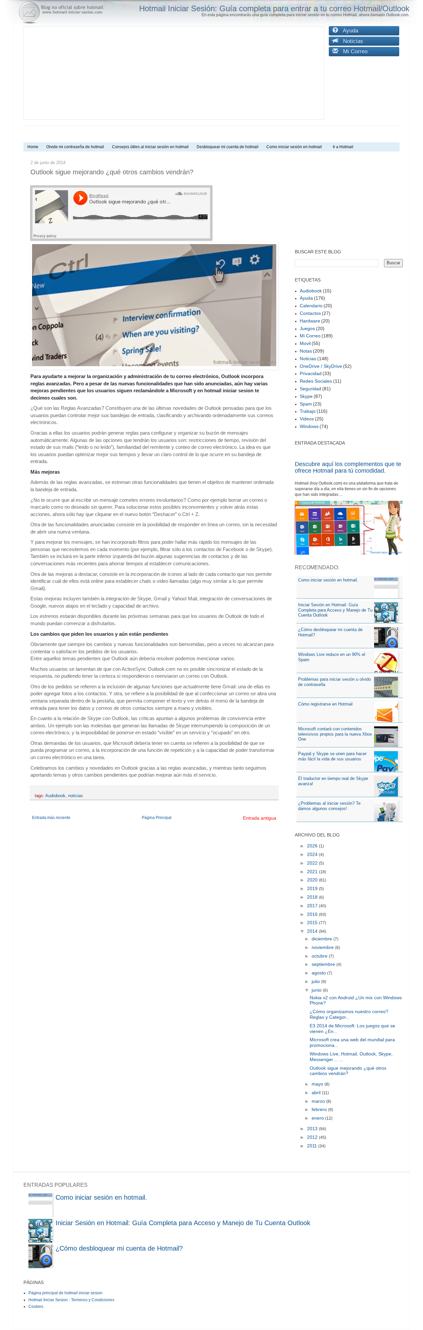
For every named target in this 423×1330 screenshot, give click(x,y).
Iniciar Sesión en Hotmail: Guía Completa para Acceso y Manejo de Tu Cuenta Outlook (335, 610)
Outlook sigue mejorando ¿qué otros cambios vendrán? (348, 1070)
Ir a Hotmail (343, 147)
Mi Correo (352, 51)
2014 (313, 931)
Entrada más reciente (51, 817)
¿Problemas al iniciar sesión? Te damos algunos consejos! (329, 806)
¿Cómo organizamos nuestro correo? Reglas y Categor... (349, 1014)
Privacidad (311, 373)
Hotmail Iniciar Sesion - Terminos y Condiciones (71, 1300)
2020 (313, 879)
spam (306, 404)
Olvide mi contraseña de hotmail (75, 147)
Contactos (310, 313)
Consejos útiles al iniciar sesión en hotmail (150, 147)
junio (317, 990)
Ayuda (348, 30)
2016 (313, 914)
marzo (319, 1101)
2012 (313, 1137)
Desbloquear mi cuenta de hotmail (227, 147)
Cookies (35, 1306)
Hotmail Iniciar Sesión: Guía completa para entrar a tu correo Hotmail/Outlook (274, 8)
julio (316, 981)
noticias (75, 796)
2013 (313, 1128)
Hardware (310, 320)
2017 (313, 905)
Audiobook (55, 796)
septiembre (324, 964)
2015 (313, 922)
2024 (313, 854)
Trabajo (308, 411)
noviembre (323, 947)
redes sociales (316, 381)
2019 (313, 888)
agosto (319, 972)
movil (305, 343)
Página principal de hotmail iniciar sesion (65, 1293)
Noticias (350, 41)
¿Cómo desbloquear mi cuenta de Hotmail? (119, 1248)
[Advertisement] (174, 73)
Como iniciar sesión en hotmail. (328, 580)
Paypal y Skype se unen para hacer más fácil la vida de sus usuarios (332, 756)
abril (317, 1092)
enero (318, 1118)
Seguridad (310, 388)
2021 (313, 871)
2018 (313, 897)
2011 (312, 1145)
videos (307, 418)
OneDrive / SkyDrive (321, 366)
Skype (306, 396)
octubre (320, 956)
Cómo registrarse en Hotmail (325, 704)
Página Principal (157, 817)
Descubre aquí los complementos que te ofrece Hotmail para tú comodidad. (348, 467)
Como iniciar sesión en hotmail (295, 147)
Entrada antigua (259, 818)
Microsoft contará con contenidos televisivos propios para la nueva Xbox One (335, 734)
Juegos (307, 328)
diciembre (322, 938)
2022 (313, 863)
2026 (313, 845)
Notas (306, 351)
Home (32, 147)
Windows (309, 426)
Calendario (311, 305)
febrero (320, 1109)
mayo (318, 1084)
